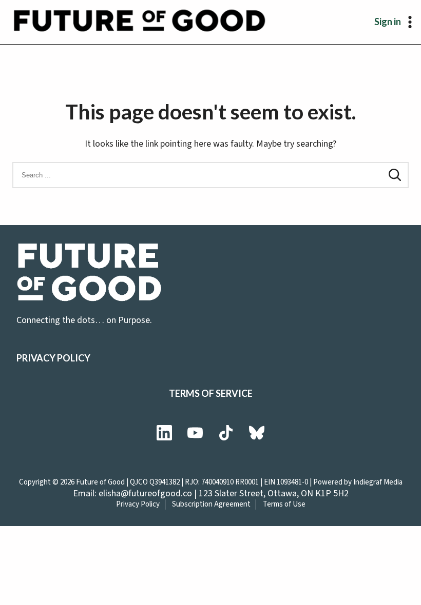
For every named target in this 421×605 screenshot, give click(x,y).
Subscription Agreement (211, 504)
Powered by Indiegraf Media (358, 482)
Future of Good (100, 482)
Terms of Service (211, 393)
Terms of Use (284, 504)
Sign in (387, 21)
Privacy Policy (53, 358)
